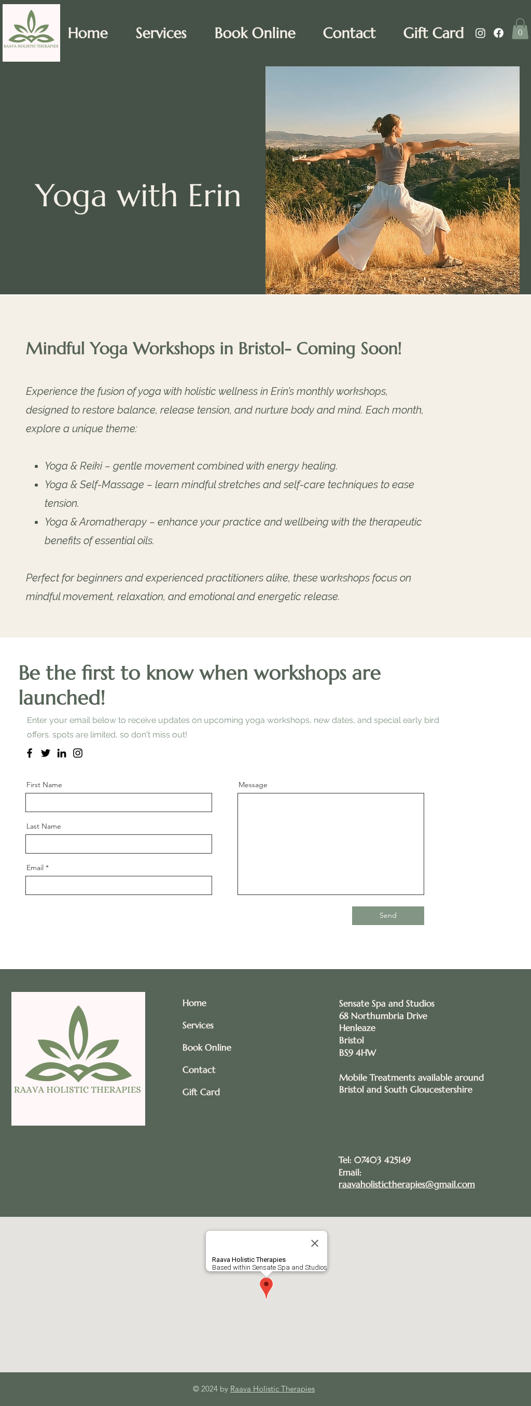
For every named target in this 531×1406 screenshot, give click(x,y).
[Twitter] (45, 753)
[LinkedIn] (61, 753)
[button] (520, 28)
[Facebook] (498, 32)
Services (198, 1025)
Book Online (207, 1047)
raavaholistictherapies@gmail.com (407, 1184)
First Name (44, 784)
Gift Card (201, 1092)
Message (253, 784)
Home (194, 1003)
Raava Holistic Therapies (272, 1389)
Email (35, 867)
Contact (199, 1069)
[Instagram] (480, 32)
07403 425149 (382, 1160)
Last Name (43, 826)
